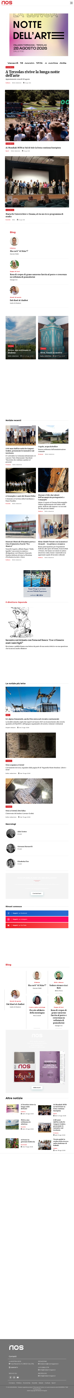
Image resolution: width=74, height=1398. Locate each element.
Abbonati (37, 1087)
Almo (13, 219)
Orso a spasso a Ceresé (15, 765)
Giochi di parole (15, 297)
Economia (24, 1144)
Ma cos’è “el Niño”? (19, 251)
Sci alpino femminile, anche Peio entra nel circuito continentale (32, 719)
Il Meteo (13, 248)
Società (8, 219)
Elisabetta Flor (23, 861)
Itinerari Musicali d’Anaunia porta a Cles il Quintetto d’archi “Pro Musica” (20, 544)
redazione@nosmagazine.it (49, 1364)
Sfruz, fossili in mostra (51, 353)
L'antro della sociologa (37, 1007)
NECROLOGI (42, 1373)
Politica (18, 1383)
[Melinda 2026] (37, 583)
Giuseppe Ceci (13, 279)
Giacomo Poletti (14, 254)
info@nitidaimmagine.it (48, 1370)
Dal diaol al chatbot (19, 300)
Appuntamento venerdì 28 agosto (18, 79)
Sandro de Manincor (15, 303)
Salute (55, 1148)
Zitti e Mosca (58, 982)
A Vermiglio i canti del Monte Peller (21, 496)
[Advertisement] (37, 375)
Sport (7, 151)
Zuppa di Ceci (15, 271)
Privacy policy (37, 1389)
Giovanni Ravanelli (25, 846)
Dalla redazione (16, 82)
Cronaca (8, 464)
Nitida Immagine (42, 1390)
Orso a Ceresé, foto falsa (15, 811)
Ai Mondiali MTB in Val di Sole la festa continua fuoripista (33, 148)
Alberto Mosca (59, 990)
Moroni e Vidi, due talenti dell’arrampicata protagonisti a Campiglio (51, 497)
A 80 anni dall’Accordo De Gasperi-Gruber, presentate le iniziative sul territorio (20, 451)
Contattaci (37, 893)
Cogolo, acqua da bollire (48, 447)
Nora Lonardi (37, 1015)
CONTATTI (14, 1367)
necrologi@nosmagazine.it (40, 888)
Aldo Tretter (22, 832)
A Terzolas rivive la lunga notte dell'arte (33, 74)
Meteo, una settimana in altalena (26, 1122)
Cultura (8, 82)
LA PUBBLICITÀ (43, 1367)
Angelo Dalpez (11, 727)
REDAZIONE (42, 1361)
